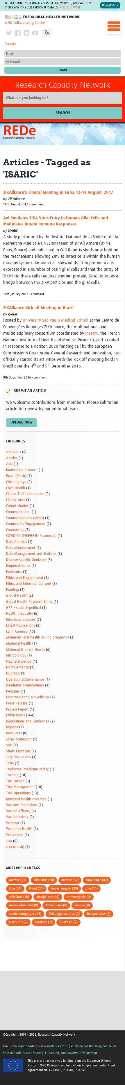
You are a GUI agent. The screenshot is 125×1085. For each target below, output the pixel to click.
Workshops (14, 835)
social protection (19, 739)
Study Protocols (18, 751)
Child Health (15, 488)
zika (9, 841)
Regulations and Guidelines (27, 721)
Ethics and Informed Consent (28, 584)
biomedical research (22, 470)
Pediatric (12, 691)
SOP (9, 745)
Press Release (17, 703)
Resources (14, 733)
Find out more (70, 7)
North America (17, 667)
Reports (12, 727)
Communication (18, 512)
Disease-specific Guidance (26, 560)
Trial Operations (18, 793)
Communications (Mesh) (25, 518)
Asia (9, 464)
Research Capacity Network (62, 85)
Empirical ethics (18, 566)
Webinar (12, 823)
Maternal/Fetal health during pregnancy (37, 637)
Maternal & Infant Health (25, 650)
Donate (10, 44)
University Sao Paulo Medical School (55, 320)
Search (63, 113)
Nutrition (13, 673)
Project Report (17, 709)
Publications (15, 715)
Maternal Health (18, 643)
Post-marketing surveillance (27, 697)
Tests (10, 763)
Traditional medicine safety (27, 769)
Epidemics (14, 572)
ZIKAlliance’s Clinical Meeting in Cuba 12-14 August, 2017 (58, 192)
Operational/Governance (25, 680)
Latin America (16, 632)
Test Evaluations (18, 757)
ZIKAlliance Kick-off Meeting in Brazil (38, 308)
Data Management (20, 548)
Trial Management (20, 787)
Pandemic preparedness (25, 685)
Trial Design (15, 781)
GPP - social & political (23, 608)
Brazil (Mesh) (16, 476)
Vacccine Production (21, 805)
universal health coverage (26, 799)
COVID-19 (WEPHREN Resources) (31, 536)
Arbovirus (13, 452)
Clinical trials (15, 500)
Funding (12, 590)
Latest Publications (20, 625)
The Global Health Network (42, 17)
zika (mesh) (15, 847)
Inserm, (92, 333)
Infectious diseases (20, 620)
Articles (11, 458)
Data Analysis (16, 542)
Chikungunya (16, 482)
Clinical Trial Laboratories (25, 494)
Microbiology (16, 655)
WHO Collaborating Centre (24, 23)
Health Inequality (19, 614)
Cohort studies (17, 506)
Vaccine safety (17, 817)
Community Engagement (25, 524)
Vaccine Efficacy (18, 811)
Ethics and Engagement (24, 578)
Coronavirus (15, 530)
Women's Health (19, 829)
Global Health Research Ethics (29, 602)
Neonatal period (18, 661)
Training (12, 775)
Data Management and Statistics (31, 554)
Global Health (16, 596)
